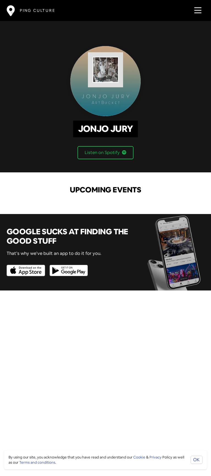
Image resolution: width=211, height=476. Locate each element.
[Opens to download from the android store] (67, 266)
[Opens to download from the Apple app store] (27, 266)
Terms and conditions (37, 462)
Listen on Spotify (102, 152)
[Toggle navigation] (196, 10)
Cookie (139, 457)
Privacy (155, 457)
